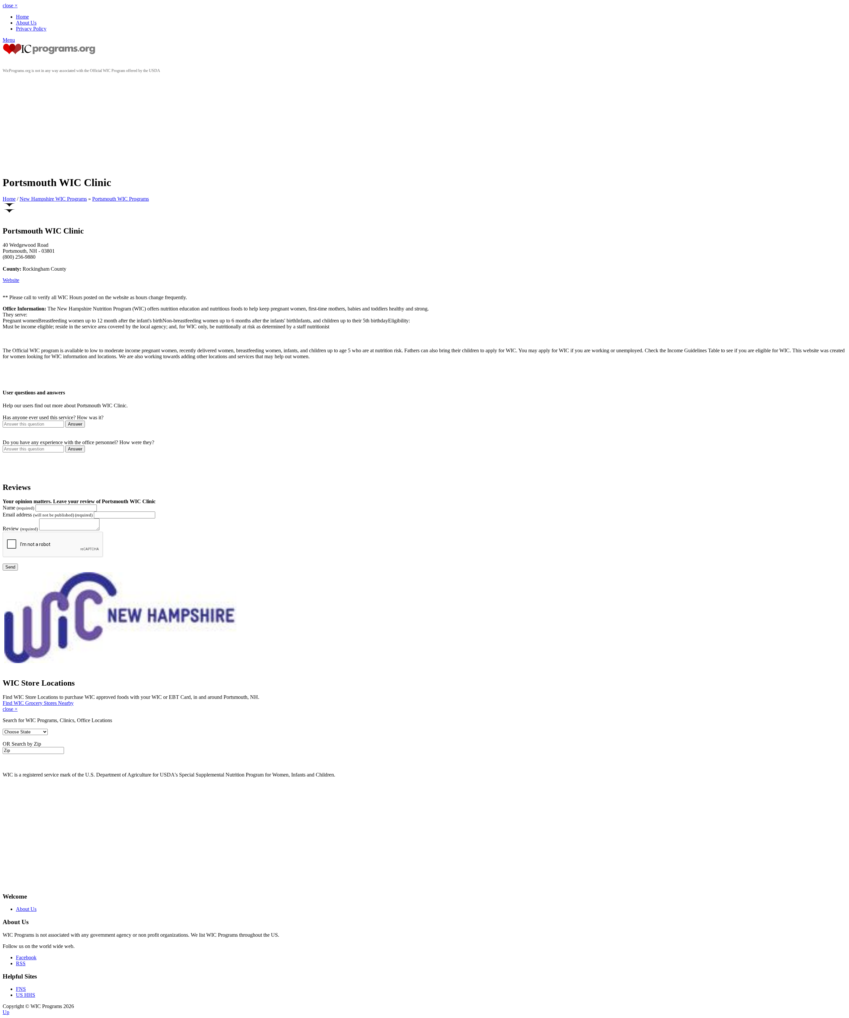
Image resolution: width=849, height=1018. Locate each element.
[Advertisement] (424, 123)
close (10, 5)
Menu (9, 40)
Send (10, 567)
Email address (48, 514)
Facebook (26, 957)
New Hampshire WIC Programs (53, 199)
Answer (75, 424)
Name (18, 507)
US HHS (25, 995)
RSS (21, 963)
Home (22, 17)
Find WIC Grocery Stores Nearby (38, 703)
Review (20, 528)
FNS (21, 989)
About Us (26, 23)
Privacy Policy (31, 29)
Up (6, 1012)
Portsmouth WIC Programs (120, 199)
